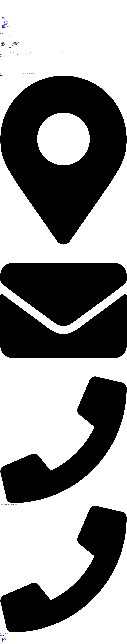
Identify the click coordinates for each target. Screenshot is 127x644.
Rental (5, 20)
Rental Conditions (7, 22)
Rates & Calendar (7, 21)
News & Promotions (5, 26)
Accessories (6, 23)
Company (3, 18)
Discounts (5, 24)
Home (3, 17)
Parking (3, 25)
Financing (4, 27)
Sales (3, 19)
